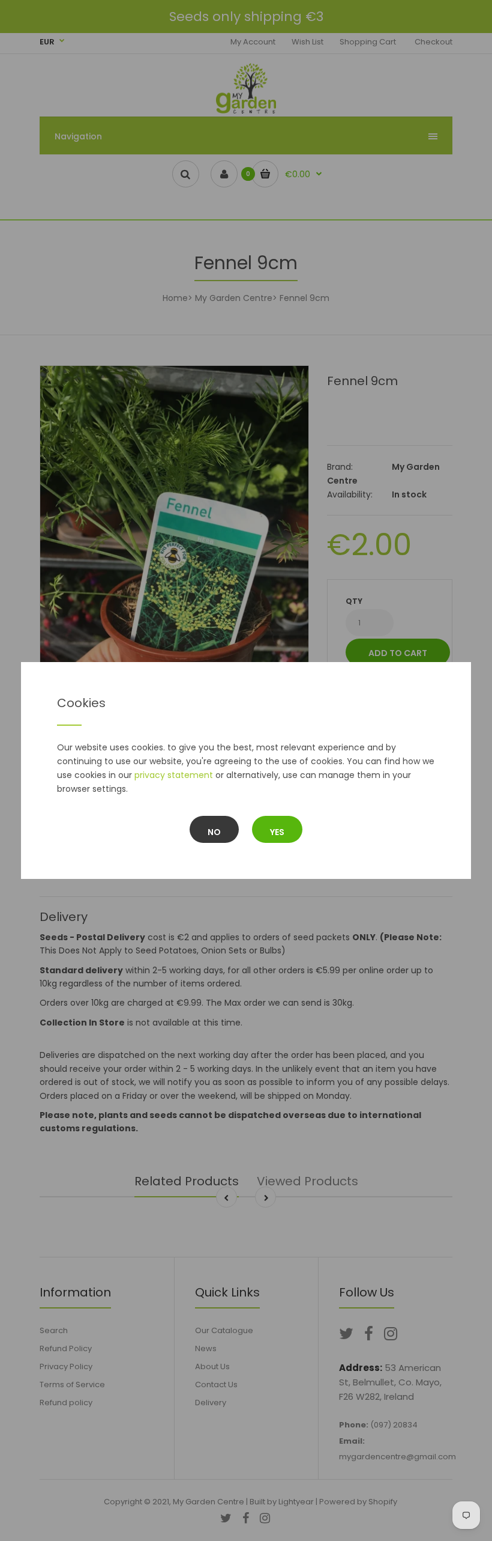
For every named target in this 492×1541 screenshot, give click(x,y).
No (214, 832)
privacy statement (173, 775)
